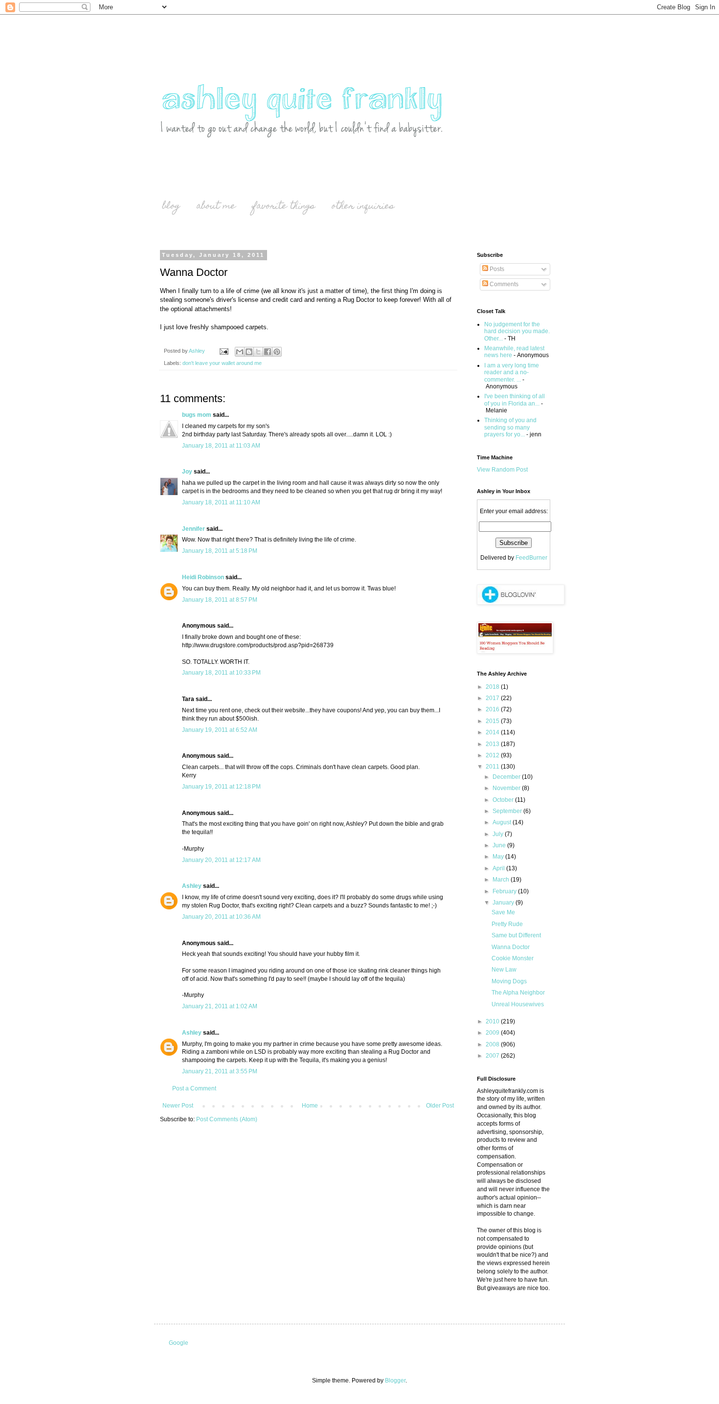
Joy (187, 471)
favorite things (283, 206)
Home (310, 1105)
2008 (493, 1044)
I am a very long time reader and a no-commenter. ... (511, 372)
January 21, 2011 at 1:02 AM (219, 1006)
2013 (493, 744)
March (502, 879)
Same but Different (516, 935)
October (504, 799)
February (505, 891)
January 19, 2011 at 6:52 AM (219, 729)
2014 (493, 732)
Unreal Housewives (518, 1004)
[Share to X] (258, 352)
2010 (493, 1021)
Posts (496, 269)
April (499, 868)
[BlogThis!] (249, 352)
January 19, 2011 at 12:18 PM (221, 786)
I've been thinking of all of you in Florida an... (514, 400)
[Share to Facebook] (267, 352)
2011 (493, 766)
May (499, 856)
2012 (493, 755)
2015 (493, 721)
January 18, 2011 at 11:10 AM (221, 502)
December (507, 776)
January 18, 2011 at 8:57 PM (219, 599)
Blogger (395, 1380)
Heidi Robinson (203, 577)
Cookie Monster (513, 958)
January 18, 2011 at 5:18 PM (219, 550)
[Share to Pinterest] (277, 352)
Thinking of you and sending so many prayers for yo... (510, 427)
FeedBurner (531, 557)
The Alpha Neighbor (518, 992)
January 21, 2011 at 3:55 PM (219, 1071)
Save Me (503, 912)
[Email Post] (223, 351)
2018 (493, 686)
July (499, 834)
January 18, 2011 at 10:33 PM (221, 672)
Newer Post (177, 1105)
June (500, 845)
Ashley (192, 886)
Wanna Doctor (511, 947)
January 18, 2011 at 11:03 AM (221, 445)
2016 (493, 709)
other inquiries (363, 206)
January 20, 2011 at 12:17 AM (221, 860)
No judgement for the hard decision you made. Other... (517, 331)
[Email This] (240, 352)
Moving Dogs (509, 981)
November (507, 788)
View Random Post (502, 469)
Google (178, 1342)
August (503, 822)
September (508, 811)
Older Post (440, 1105)
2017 (493, 698)
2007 (493, 1055)
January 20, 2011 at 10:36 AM (221, 916)
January (504, 902)
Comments (503, 284)
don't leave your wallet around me (222, 363)
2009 (493, 1032)
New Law (504, 969)
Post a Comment (194, 1088)
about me (216, 206)
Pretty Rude (507, 924)
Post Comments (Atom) (226, 1119)
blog (171, 206)
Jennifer (193, 528)
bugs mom (196, 414)
